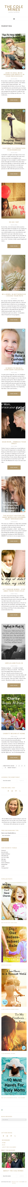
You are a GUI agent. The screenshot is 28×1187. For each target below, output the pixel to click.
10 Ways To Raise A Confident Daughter (14, 369)
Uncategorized (4, 868)
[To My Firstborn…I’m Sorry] (14, 1032)
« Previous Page (8, 765)
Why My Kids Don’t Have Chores (9, 922)
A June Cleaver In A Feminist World (10, 1009)
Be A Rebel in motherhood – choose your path (14, 295)
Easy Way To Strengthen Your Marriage (14, 149)
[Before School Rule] (14, 944)
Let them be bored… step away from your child (14, 590)
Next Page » (12, 767)
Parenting (3, 861)
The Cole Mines (14, 8)
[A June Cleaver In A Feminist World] (14, 988)
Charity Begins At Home (14, 733)
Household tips (4, 855)
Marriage (3, 859)
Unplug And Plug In (14, 663)
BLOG (3, 1145)
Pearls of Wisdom (5, 862)
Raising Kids (4, 864)
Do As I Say (14, 222)
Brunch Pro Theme (17, 1181)
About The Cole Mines (13, 1171)
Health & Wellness (5, 854)
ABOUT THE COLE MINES (9, 1147)
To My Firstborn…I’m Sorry (8, 1053)
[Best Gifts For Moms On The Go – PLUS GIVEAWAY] (14, 1076)
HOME (4, 1142)
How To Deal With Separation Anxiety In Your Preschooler (14, 74)
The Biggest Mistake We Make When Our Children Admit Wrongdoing (14, 517)
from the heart (4, 852)
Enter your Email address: (8, 833)
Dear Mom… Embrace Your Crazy (14, 442)
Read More (14, 100)
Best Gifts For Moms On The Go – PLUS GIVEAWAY (13, 1097)
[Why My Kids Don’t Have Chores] (14, 901)
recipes (3, 866)
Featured (3, 850)
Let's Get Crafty (5, 857)
